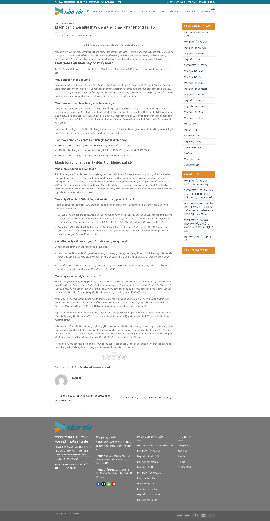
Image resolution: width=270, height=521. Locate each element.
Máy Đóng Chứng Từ (194, 141)
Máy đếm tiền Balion (194, 94)
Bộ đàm (188, 153)
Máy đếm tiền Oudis (194, 83)
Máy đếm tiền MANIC (194, 53)
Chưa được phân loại (64, 23)
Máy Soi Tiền (190, 129)
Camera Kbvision (192, 147)
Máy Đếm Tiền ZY (192, 77)
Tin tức (132, 11)
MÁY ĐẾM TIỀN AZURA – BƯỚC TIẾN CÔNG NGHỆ (196, 183)
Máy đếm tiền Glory (193, 118)
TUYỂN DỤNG (173, 11)
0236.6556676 (69, 2)
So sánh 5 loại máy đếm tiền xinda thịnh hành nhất (144, 397)
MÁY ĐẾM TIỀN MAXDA (196, 65)
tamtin (88, 36)
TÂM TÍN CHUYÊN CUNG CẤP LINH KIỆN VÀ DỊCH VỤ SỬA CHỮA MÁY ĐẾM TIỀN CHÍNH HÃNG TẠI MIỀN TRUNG (198, 209)
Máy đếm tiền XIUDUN (195, 47)
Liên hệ (162, 11)
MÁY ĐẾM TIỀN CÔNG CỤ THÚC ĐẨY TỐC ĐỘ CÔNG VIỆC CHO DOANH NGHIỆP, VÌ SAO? (198, 225)
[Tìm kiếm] (88, 11)
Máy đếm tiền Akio (193, 59)
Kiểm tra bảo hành (147, 11)
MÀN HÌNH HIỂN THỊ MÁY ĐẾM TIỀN (197, 34)
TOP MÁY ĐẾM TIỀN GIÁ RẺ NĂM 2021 (198, 239)
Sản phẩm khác (191, 165)
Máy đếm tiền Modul (194, 112)
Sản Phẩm (120, 11)
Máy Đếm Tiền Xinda (194, 71)
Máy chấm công (192, 159)
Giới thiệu (108, 11)
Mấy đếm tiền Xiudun (194, 106)
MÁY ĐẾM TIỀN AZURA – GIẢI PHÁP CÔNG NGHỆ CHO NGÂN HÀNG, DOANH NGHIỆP (199, 194)
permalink (108, 367)
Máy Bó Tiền (190, 124)
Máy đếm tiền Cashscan (195, 88)
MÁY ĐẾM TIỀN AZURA (195, 42)
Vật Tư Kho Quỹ (191, 135)
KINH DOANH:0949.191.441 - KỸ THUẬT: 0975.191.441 (71, 466)
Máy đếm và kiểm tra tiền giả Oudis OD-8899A (80, 145)
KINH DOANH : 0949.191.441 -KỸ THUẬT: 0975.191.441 (99, 2)
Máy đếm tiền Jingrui (194, 100)
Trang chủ (96, 11)
